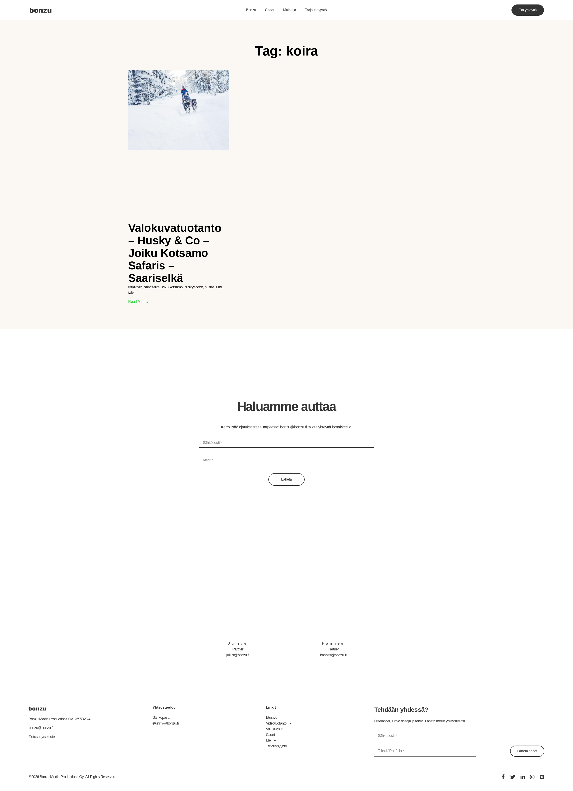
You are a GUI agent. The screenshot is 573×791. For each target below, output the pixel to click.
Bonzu (251, 10)
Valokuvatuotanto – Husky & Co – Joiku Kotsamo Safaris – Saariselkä (174, 253)
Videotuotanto (276, 723)
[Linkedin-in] (522, 776)
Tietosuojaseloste (42, 737)
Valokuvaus (274, 729)
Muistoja (289, 10)
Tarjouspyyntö (316, 10)
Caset (269, 10)
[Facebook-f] (503, 776)
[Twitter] (512, 776)
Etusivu (271, 717)
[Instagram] (532, 776)
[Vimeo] (541, 776)
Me (268, 740)
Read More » (138, 302)
